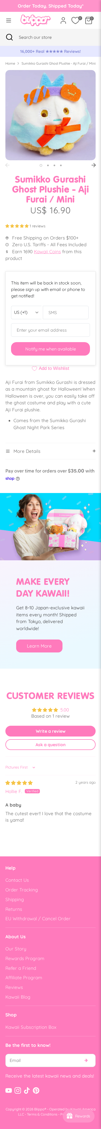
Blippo (39, 1109)
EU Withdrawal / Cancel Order (38, 918)
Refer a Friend (20, 968)
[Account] (63, 18)
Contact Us (17, 880)
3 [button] (54, 165)
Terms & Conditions (42, 1114)
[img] (19, 783)
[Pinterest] (36, 1090)
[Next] (94, 165)
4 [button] (61, 165)
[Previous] (7, 165)
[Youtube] (8, 1090)
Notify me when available (50, 349)
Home (10, 63)
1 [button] (41, 165)
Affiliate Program (23, 977)
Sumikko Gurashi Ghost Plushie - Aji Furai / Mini (59, 63)
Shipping (14, 899)
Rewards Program (24, 958)
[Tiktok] (27, 1090)
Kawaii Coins (47, 251)
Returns (13, 909)
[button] (17, 226)
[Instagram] (18, 1090)
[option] (50, 51)
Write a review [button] (50, 731)
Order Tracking (21, 889)
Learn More (39, 646)
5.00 (64, 710)
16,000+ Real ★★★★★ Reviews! (50, 51)
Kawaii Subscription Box (30, 1027)
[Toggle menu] (8, 20)
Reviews (14, 987)
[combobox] (42, 37)
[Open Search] (9, 37)
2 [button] (48, 165)
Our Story (15, 948)
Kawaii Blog (17, 997)
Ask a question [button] (51, 744)
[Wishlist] (75, 20)
